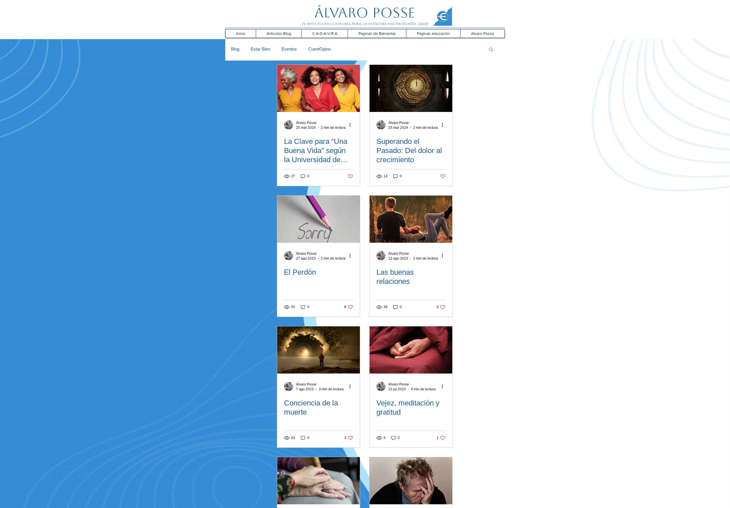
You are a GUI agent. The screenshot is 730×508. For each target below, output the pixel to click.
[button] (278, 33)
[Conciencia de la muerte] (318, 350)
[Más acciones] (352, 124)
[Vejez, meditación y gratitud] (411, 350)
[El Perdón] (318, 219)
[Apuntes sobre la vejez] (318, 480)
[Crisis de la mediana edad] (411, 480)
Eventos (289, 49)
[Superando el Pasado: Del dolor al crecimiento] (411, 88)
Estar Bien (260, 49)
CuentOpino (319, 49)
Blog (235, 49)
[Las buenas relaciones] (411, 219)
